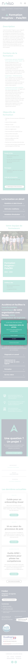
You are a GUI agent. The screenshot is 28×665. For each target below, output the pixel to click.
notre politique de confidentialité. (16, 330)
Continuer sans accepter (14, 342)
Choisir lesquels (14, 335)
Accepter (14, 338)
